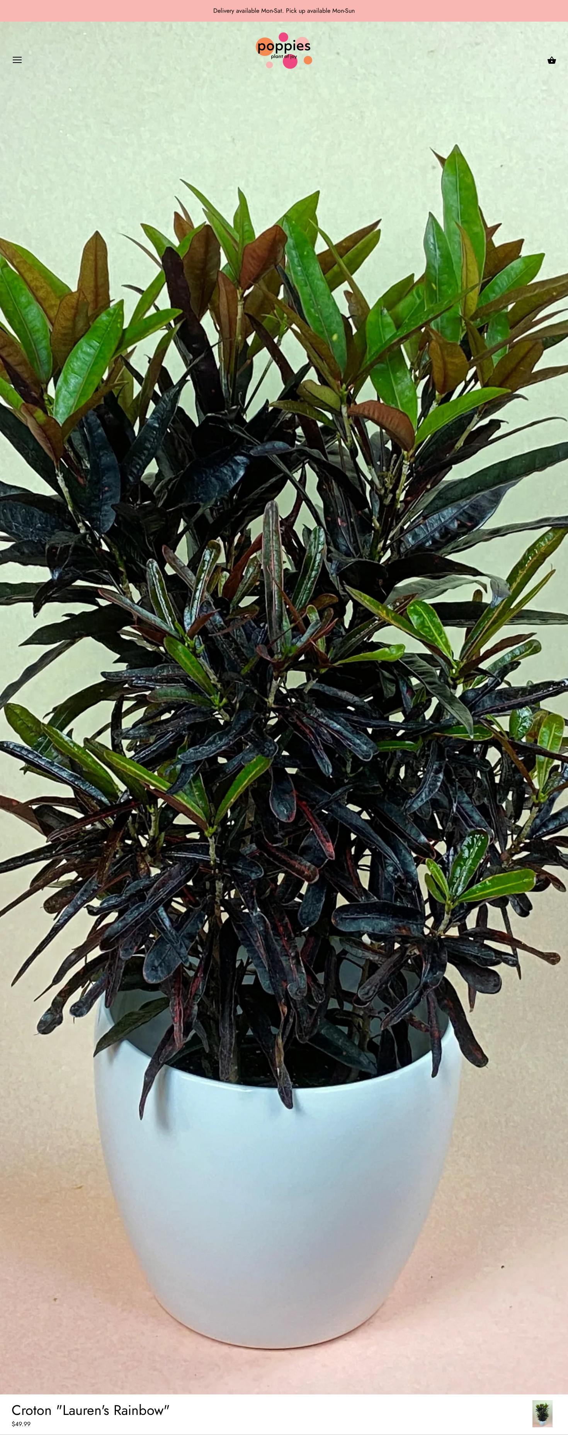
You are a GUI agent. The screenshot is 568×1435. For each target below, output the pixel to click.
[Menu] (17, 61)
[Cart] (551, 60)
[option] (542, 1413)
